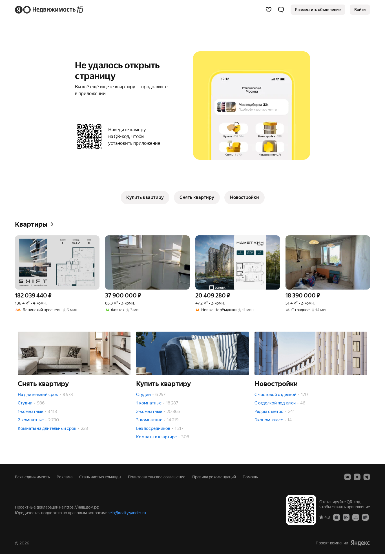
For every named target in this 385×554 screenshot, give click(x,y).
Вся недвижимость (32, 477)
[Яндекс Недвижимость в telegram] (366, 477)
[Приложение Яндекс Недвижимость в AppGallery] (355, 517)
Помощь (250, 477)
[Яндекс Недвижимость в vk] (347, 477)
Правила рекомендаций (214, 477)
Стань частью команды (100, 477)
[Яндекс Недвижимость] (49, 10)
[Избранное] (269, 10)
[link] (360, 10)
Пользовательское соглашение (156, 477)
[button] (281, 10)
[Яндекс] (360, 543)
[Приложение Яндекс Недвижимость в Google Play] (346, 517)
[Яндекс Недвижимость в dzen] (357, 477)
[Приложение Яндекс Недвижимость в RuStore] (365, 517)
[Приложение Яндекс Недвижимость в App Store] (336, 517)
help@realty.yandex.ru (126, 513)
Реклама (64, 477)
